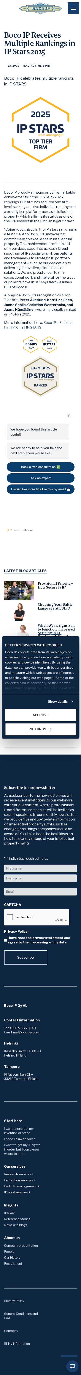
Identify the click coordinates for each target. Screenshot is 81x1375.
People (9, 1252)
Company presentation (21, 1246)
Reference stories (17, 1219)
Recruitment (13, 1264)
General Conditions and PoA (21, 1316)
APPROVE (41, 715)
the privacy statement (45, 938)
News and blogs (15, 1225)
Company (11, 1331)
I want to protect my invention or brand (19, 1131)
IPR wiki (9, 1213)
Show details (58, 701)
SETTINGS (38, 729)
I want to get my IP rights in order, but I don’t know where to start (22, 1149)
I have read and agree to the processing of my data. (39, 940)
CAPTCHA (12, 905)
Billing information (17, 1344)
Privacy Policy (14, 1301)
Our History (12, 1258)
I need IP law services (19, 1139)
